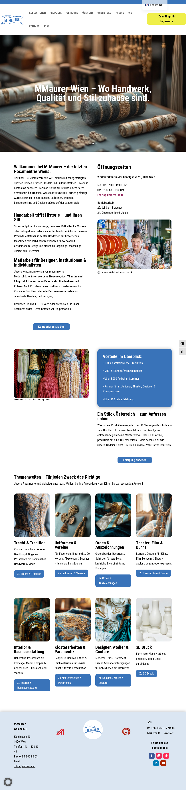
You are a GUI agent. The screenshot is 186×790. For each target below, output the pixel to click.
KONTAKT (34, 26)
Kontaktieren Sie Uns (51, 326)
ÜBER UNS (87, 12)
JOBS (46, 26)
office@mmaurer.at (24, 766)
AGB (149, 722)
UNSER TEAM (104, 12)
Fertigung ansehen (134, 460)
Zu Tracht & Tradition (29, 574)
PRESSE (120, 12)
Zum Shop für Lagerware (166, 19)
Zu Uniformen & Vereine (71, 573)
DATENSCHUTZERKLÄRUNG (161, 728)
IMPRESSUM (153, 733)
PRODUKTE (56, 12)
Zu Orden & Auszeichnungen (108, 580)
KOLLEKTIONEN (37, 12)
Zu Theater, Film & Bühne (153, 573)
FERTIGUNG (72, 12)
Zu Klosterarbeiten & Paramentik (69, 680)
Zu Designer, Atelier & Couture (111, 680)
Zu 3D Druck (146, 673)
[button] (8, 782)
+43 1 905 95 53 (28, 756)
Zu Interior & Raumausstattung (27, 685)
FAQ (130, 12)
